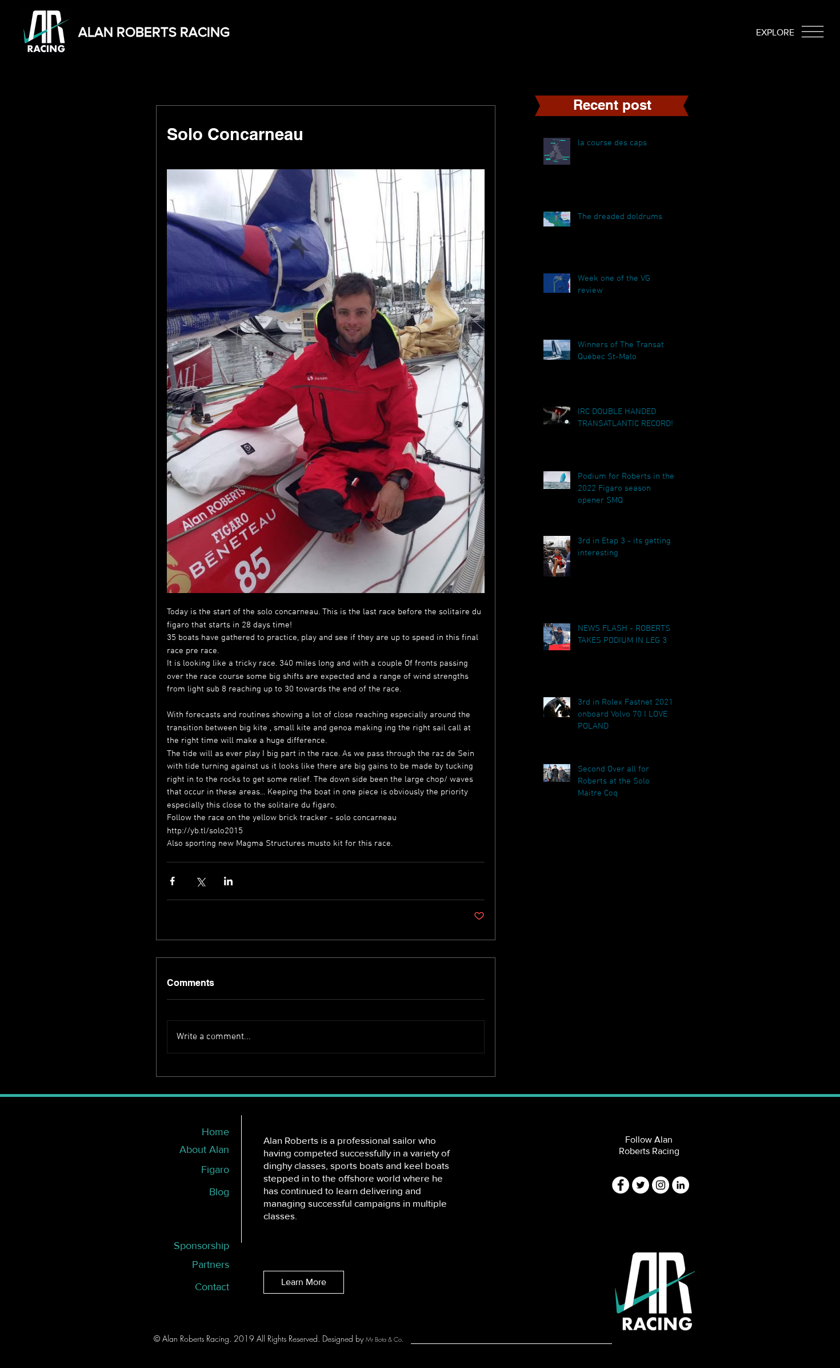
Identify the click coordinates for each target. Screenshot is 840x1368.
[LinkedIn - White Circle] (680, 1185)
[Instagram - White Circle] (660, 1185)
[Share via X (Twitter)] (200, 881)
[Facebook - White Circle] (620, 1185)
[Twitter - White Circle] (640, 1185)
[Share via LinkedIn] (228, 881)
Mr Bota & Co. (384, 1339)
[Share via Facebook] (172, 881)
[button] (775, 32)
